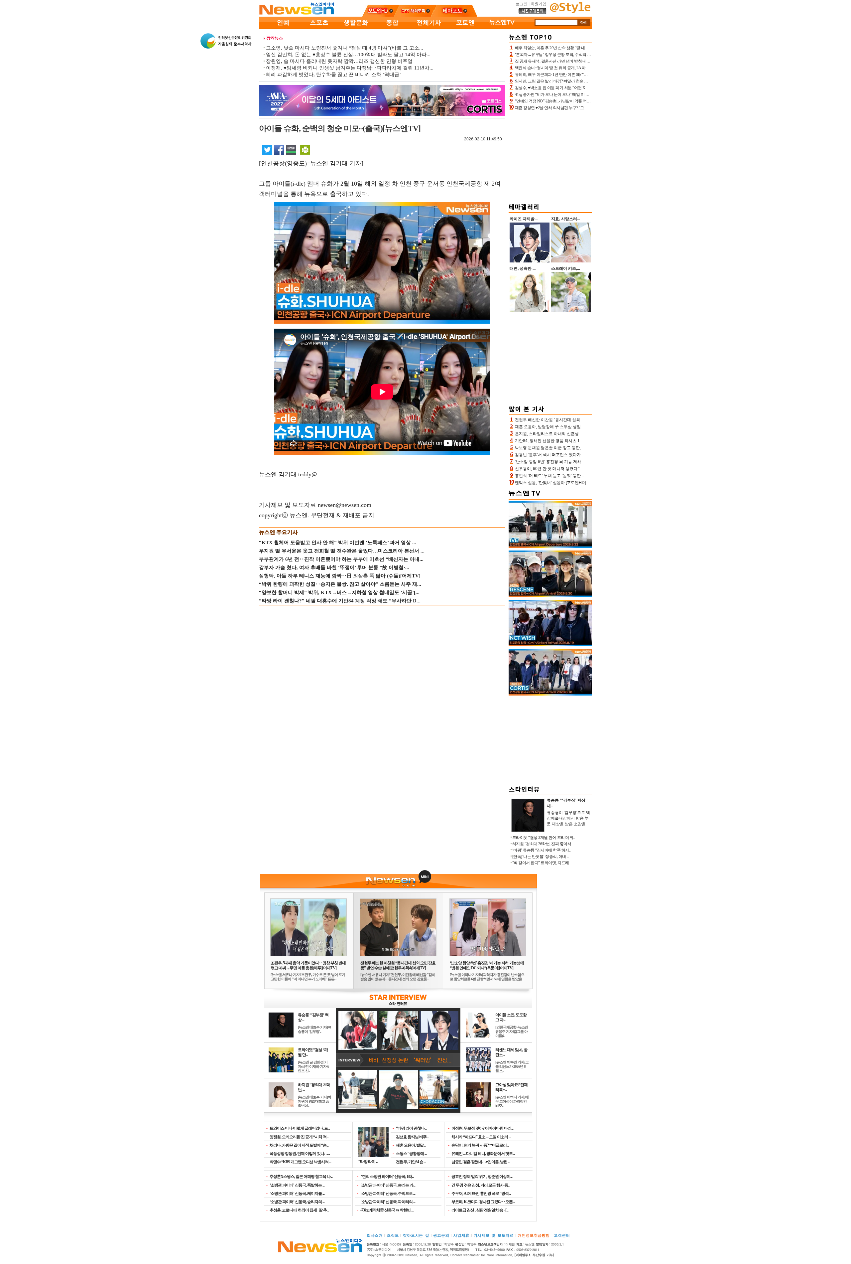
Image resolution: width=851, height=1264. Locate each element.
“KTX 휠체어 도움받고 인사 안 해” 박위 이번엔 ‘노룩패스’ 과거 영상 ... (337, 542)
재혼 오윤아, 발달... (411, 1145)
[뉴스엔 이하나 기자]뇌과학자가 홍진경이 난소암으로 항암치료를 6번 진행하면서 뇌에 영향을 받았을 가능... (487, 979)
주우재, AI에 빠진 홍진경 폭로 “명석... (481, 1193)
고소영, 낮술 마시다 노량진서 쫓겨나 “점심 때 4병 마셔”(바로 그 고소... (344, 48)
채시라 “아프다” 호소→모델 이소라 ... (481, 1137)
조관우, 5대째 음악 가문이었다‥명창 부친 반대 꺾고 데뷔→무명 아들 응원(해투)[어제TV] (308, 965)
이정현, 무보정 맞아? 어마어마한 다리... (482, 1128)
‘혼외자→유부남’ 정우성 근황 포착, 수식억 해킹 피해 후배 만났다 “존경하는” (579, 54)
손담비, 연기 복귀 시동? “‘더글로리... (480, 1145)
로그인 (522, 4)
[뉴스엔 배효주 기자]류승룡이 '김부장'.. (314, 1029)
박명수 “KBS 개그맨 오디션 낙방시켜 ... (300, 1162)
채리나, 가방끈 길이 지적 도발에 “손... (299, 1145)
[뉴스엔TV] (502, 28)
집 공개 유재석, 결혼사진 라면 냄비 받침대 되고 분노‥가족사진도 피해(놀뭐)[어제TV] (587, 61)
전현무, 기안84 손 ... (411, 1162)
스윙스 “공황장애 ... (411, 1153)
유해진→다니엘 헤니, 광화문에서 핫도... (483, 1153)
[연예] (282, 28)
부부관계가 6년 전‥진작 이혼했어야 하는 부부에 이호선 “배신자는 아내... (341, 559)
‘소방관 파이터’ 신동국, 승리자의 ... (297, 1201)
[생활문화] (355, 28)
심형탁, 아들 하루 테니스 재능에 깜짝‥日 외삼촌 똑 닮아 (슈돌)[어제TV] (340, 575)
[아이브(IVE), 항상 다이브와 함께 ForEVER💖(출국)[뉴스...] (550, 546)
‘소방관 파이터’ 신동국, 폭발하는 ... (297, 1185)
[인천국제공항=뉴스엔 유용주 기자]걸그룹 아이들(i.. (511, 1031)
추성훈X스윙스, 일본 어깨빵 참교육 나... (301, 1176)
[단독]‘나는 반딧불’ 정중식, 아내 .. (540, 856)
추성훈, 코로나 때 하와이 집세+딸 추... (299, 1210)
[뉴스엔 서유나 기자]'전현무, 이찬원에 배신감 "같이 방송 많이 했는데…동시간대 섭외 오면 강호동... (397, 977)
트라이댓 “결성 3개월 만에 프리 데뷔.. (543, 837)
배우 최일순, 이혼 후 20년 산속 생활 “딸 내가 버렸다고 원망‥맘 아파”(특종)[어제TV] (585, 48)
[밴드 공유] (291, 149)
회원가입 (539, 4)
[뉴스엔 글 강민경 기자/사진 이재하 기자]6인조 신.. (313, 1066)
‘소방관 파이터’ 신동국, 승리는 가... (387, 1185)
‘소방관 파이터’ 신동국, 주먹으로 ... (387, 1193)
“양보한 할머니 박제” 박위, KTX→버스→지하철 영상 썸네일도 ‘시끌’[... (339, 592)
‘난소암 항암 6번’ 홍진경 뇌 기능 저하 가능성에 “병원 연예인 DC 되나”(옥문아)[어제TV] (487, 965)
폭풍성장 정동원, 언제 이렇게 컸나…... (300, 1153)
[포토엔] (465, 28)
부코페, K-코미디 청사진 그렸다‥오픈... (483, 1201)
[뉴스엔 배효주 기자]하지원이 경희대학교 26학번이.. (314, 1101)
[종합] (392, 28)
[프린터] (305, 149)
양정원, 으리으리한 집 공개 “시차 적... (299, 1137)
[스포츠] (319, 28)
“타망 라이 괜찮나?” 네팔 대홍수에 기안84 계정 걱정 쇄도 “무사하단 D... (340, 600)
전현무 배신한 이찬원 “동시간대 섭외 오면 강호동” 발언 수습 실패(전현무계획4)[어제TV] (397, 965)
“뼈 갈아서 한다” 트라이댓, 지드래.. (541, 863)
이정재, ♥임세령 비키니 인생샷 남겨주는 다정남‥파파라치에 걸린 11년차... (349, 68)
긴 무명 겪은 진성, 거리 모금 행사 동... (480, 1185)
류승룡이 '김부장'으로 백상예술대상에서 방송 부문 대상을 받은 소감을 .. (568, 818)
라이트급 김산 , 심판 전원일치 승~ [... (479, 1210)
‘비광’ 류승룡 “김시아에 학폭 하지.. (541, 850)
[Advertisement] (550, 155)
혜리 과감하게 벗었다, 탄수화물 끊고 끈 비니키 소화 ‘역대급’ (333, 74)
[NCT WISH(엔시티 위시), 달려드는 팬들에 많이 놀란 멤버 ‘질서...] (550, 645)
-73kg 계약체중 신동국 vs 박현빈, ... (387, 1210)
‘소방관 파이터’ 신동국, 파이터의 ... (387, 1201)
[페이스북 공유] (279, 149)
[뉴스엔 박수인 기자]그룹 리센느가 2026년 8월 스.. (512, 1066)
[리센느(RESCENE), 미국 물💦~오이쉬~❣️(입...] (550, 595)
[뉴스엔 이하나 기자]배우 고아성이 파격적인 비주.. (512, 1101)
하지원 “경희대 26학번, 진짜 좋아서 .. (543, 844)
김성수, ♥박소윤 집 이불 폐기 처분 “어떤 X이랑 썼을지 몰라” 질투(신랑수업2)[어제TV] (586, 87)
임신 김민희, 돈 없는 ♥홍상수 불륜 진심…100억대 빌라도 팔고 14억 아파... (348, 54)
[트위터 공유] (267, 149)
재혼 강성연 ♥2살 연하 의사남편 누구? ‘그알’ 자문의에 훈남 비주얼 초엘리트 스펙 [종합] (588, 107)
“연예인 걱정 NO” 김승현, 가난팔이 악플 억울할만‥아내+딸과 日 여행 (574, 101)
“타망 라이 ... (368, 1161)
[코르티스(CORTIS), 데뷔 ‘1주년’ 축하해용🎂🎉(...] (550, 694)
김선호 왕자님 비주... (412, 1137)
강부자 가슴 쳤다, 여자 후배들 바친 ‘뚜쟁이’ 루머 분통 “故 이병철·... (334, 567)
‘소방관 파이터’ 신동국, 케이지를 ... (297, 1193)
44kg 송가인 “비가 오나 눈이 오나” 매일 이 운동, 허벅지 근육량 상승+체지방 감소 (582, 94)
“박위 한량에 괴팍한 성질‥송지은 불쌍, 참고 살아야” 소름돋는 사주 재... (340, 584)
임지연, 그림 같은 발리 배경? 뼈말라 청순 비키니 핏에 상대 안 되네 (570, 81)
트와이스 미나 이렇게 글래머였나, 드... (300, 1128)
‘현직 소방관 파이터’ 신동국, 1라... (387, 1176)
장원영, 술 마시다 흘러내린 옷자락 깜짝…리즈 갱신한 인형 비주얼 (339, 61)
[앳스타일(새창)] (570, 12)
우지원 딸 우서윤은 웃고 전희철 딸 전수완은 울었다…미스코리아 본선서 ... (342, 550)
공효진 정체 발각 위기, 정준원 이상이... (481, 1176)
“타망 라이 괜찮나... (411, 1128)
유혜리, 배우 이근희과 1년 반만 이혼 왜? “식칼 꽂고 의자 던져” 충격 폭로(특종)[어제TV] (587, 74)
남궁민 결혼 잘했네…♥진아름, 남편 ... (480, 1162)
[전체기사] (429, 28)
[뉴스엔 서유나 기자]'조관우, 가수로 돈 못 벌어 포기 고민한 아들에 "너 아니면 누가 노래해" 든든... (308, 977)
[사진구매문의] (533, 13)
